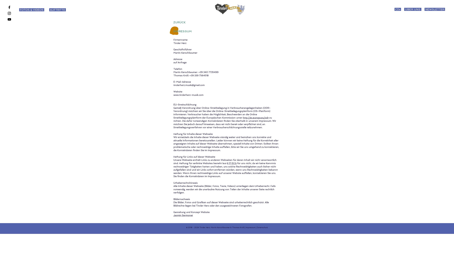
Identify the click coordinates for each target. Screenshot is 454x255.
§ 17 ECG (232, 163)
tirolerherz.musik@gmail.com (189, 85)
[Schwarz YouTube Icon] (9, 19)
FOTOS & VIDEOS (31, 9)
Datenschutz (262, 227)
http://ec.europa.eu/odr (256, 117)
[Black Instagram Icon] (9, 13)
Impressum (250, 227)
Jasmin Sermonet (183, 215)
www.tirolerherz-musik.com (188, 95)
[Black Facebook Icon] (9, 7)
